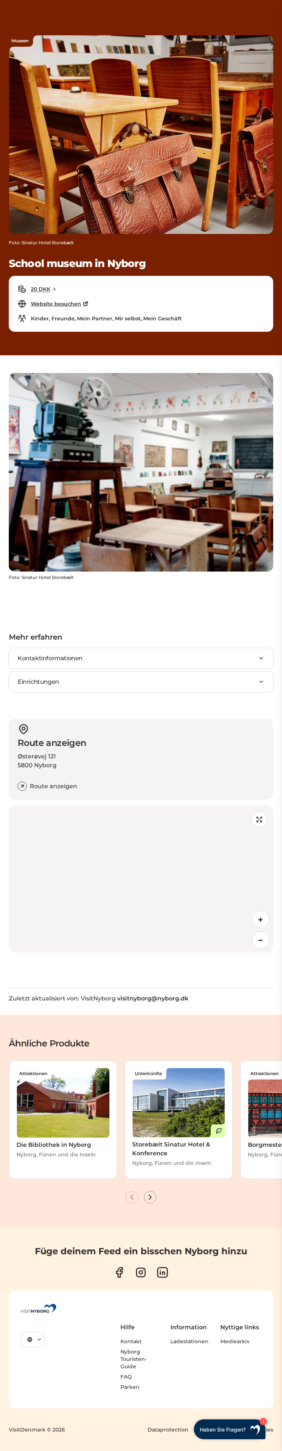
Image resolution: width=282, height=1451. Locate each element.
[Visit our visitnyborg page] (119, 1272)
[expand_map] (259, 819)
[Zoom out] (261, 940)
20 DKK (40, 289)
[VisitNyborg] (38, 1308)
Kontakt (131, 1341)
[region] (141, 879)
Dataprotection (168, 1429)
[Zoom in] (261, 919)
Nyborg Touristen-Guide (133, 1359)
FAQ (126, 1376)
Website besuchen (56, 303)
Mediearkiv (235, 1341)
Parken (130, 1387)
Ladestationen (189, 1341)
